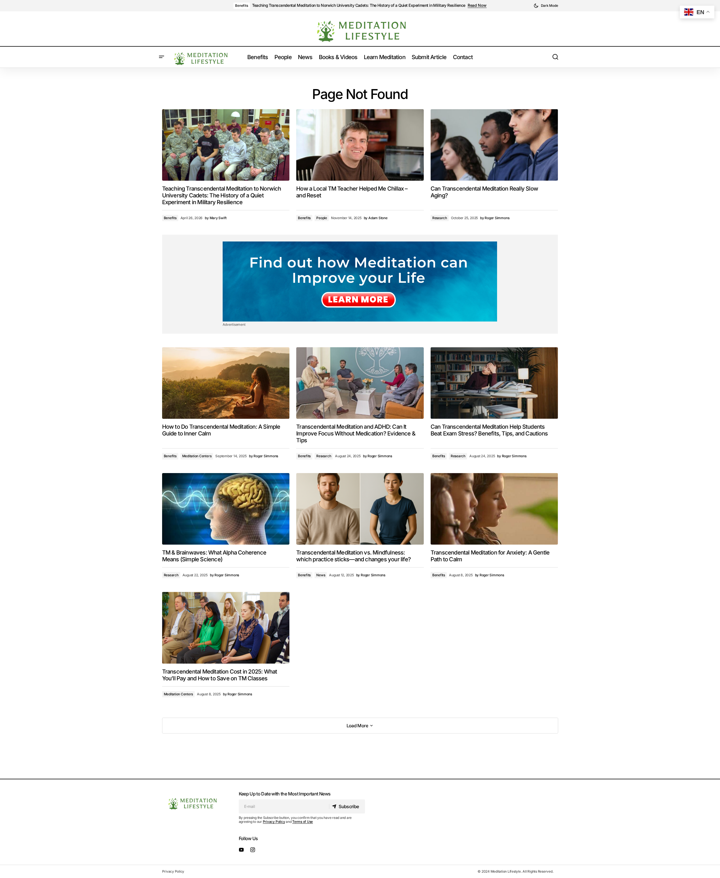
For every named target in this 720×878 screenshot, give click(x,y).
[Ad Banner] (360, 281)
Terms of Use (302, 821)
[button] (546, 5)
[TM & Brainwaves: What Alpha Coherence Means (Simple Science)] (226, 509)
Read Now (477, 5)
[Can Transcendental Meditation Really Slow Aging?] (494, 145)
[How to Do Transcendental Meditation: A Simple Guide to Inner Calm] (226, 383)
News (320, 575)
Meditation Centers (197, 456)
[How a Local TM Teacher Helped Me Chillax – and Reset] (360, 145)
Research (439, 218)
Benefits (241, 5)
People (321, 218)
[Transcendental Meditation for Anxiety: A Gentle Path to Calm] (494, 509)
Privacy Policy (274, 821)
